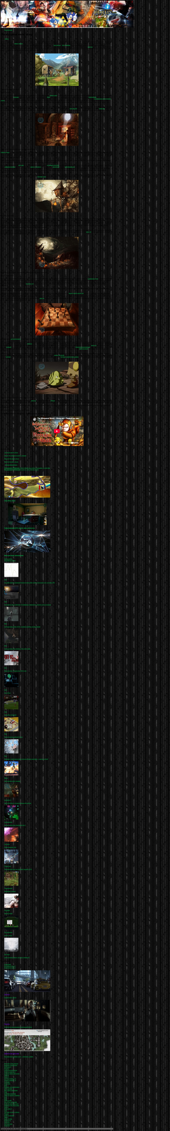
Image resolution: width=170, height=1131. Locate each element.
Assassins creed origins (10, 1065)
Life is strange (8, 1089)
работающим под (70, 167)
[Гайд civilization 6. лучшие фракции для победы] (11, 797)
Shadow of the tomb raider (11, 1053)
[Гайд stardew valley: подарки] (11, 775)
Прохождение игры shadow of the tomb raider (17, 649)
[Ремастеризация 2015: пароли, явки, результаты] (27, 524)
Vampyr (6, 1114)
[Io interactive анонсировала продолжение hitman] (27, 1021)
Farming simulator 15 (10, 1079)
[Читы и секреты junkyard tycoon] (11, 731)
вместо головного (36, 167)
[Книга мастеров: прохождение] (27, 552)
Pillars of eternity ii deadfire (12, 1095)
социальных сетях (93, 279)
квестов (90, 47)
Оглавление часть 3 (9, 968)
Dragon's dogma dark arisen (11, 1074)
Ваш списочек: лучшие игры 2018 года (15, 671)
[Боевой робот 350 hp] (27, 991)
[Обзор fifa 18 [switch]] (11, 709)
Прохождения (8, 30)
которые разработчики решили (69, 357)
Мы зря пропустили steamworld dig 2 (14, 825)
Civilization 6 (7, 800)
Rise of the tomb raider (10, 1102)
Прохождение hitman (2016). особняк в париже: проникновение (22, 627)
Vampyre (29, 344)
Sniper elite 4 (8, 1109)
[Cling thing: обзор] (27, 497)
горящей (8, 347)
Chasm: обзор (8, 935)
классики (16, 97)
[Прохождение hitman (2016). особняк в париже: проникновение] (11, 620)
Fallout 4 (6, 1075)
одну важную (73, 108)
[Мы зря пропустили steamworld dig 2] (11, 819)
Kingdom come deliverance (11, 1087)
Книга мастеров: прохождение (13, 555)
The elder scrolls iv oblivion (11, 1112)
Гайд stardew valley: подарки (12, 781)
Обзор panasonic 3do (10, 847)
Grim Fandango (66, 45)
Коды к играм (8, 1119)
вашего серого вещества (76, 293)
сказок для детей (59, 355)
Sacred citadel (8, 913)
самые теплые (18, 43)
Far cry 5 (6, 1077)
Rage (5, 1099)
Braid (48, 97)
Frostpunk (7, 1082)
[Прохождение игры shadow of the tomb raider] (11, 643)
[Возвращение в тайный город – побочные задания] (27, 1050)
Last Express (57, 45)
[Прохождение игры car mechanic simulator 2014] (11, 863)
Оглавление (7, 964)
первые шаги (53, 95)
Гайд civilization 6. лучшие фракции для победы (17, 803)
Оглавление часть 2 (9, 966)
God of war (7, 1084)
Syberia (53, 400)
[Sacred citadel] (11, 907)
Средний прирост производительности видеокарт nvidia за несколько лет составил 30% (29, 583)
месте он (93, 345)
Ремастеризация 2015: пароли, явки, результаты (19, 528)
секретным (55, 167)
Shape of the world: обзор (11, 459)
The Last (8, 357)
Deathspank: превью (10, 891)
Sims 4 (6, 1107)
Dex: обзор (7, 693)
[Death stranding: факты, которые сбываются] (11, 951)
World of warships (9, 1115)
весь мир (21, 165)
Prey (5, 1097)
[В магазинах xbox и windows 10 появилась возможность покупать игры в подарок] (11, 598)
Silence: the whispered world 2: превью (15, 456)
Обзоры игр (7, 866)
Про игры (7, 844)
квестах (41, 298)
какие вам (102, 108)
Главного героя (5, 152)
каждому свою (41, 177)
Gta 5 (5, 1085)
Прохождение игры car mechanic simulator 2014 (18, 869)
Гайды (6, 778)
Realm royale (7, 1100)
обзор (15, 465)
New (5, 579)
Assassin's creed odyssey (11, 1063)
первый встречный (10, 167)
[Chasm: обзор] (11, 929)
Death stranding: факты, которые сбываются (16, 957)
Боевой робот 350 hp (10, 997)
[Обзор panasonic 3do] (11, 841)
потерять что (29, 284)
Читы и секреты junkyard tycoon (13, 737)
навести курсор (83, 349)
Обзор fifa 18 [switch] (10, 715)
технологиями (92, 97)
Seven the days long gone (11, 1104)
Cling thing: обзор (9, 501)
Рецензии (7, 910)
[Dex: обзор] (11, 687)
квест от (88, 232)
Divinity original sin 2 (9, 1072)
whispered (8, 465)
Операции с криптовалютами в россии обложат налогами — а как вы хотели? (26, 759)
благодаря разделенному (83, 347)
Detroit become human (10, 1070)
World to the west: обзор (11, 462)
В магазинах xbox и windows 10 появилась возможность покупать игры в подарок (27, 605)
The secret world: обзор (11, 452)
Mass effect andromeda (11, 1090)
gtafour (7, 39)
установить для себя (53, 165)
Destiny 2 (6, 1069)
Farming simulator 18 (10, 1080)
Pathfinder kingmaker (10, 1094)
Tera (5, 1110)
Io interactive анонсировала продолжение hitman (18, 1027)
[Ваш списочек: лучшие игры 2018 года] (11, 665)
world (12, 465)
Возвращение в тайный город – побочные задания (18, 1057)
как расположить (16, 339)
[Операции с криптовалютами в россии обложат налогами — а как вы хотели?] (11, 753)
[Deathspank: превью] (11, 885)
